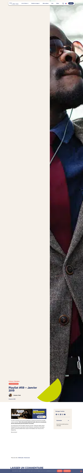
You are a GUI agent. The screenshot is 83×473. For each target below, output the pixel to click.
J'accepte (60, 470)
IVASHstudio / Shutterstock (24, 457)
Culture (11, 381)
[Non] (81, 471)
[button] (56, 414)
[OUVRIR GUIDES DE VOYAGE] (39, 3)
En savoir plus (67, 470)
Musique (16, 381)
